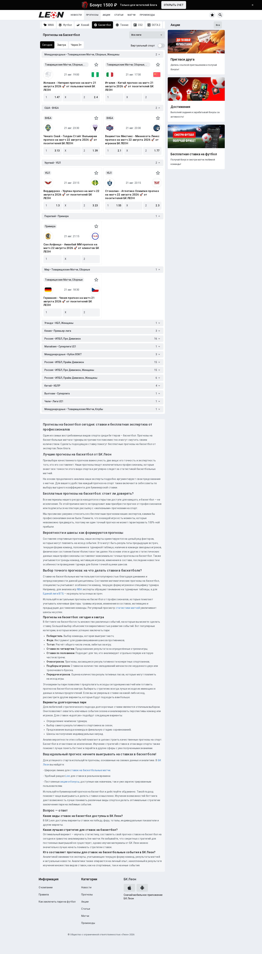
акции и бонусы (69, 781)
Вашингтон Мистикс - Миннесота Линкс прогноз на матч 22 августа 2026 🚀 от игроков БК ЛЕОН (132, 140)
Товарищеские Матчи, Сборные (64, 279)
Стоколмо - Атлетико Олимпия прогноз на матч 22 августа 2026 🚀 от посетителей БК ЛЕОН (132, 194)
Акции (106, 15)
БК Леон (130, 879)
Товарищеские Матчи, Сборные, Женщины (67, 64)
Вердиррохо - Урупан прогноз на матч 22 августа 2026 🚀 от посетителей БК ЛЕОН (71, 194)
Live (67, 776)
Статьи (118, 15)
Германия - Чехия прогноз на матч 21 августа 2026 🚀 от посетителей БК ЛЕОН (69, 301)
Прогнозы (92, 15)
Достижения (180, 107)
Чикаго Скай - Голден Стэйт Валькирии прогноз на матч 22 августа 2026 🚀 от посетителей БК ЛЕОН (70, 140)
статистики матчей (127, 607)
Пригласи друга (182, 59)
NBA (79, 589)
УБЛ (47, 172)
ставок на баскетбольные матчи (90, 770)
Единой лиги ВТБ (53, 593)
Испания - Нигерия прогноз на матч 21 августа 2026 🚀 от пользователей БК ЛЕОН (69, 86)
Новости (76, 15)
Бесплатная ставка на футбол (194, 154)
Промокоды (147, 15)
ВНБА (48, 118)
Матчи (131, 15)
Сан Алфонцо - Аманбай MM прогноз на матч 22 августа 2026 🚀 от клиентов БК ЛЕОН (71, 248)
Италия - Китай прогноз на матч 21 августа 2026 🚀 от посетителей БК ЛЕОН (129, 86)
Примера (50, 226)
